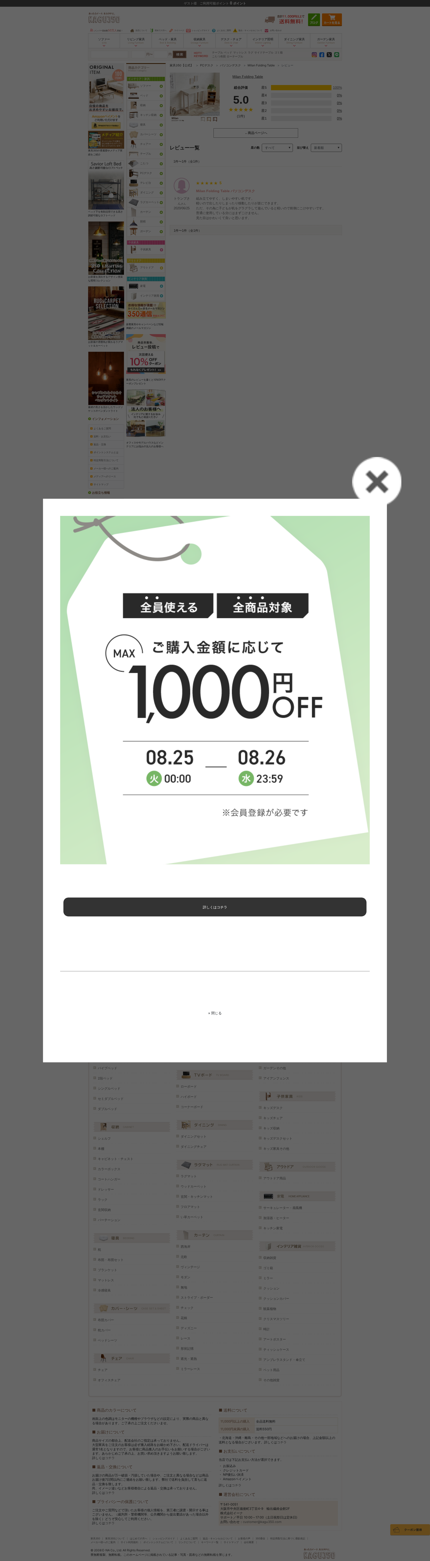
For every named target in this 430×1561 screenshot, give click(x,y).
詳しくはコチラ (215, 907)
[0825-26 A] (215, 690)
